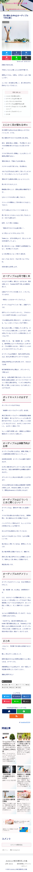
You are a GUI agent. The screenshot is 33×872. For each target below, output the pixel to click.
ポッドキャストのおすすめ (14, 101)
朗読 (28, 684)
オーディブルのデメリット (14, 111)
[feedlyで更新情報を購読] (24, 711)
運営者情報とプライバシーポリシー (24, 865)
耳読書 (19, 687)
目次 (14, 92)
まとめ (8, 114)
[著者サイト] (9, 711)
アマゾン (12, 684)
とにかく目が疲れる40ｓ (13, 96)
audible (6, 684)
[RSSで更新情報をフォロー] (16, 716)
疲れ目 (12, 687)
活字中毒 (6, 687)
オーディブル (21, 684)
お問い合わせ (9, 864)
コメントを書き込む (16, 844)
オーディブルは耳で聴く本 (14, 98)
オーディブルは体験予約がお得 (15, 104)
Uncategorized (7, 681)
